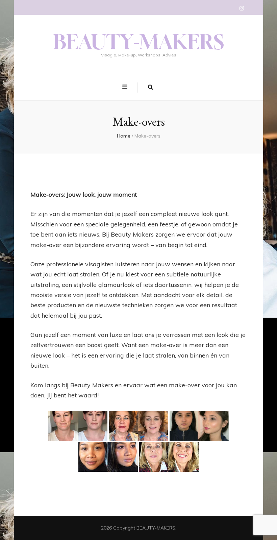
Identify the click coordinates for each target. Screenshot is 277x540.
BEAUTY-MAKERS (138, 41)
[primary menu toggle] (125, 87)
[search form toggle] (150, 87)
